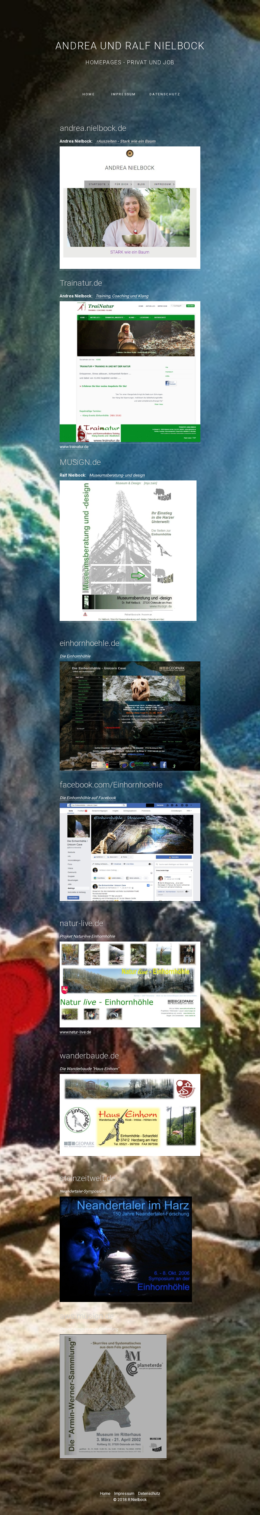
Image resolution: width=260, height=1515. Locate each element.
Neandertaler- (72, 1191)
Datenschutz (165, 94)
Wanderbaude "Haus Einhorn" (93, 1068)
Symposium (94, 1191)
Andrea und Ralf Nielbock (130, 46)
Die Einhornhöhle (75, 656)
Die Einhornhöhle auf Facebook (88, 797)
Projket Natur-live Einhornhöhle (87, 936)
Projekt (66, 1329)
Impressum (123, 94)
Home (89, 94)
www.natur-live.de (75, 1032)
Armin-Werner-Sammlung (95, 1329)
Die (63, 1068)
